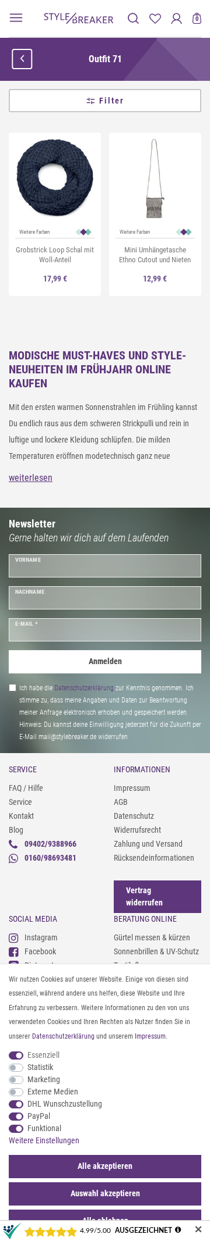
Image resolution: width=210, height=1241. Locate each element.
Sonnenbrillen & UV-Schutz (156, 951)
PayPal (38, 1116)
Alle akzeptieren (105, 1166)
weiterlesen (30, 477)
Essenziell (43, 1055)
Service (20, 802)
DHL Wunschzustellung (64, 1103)
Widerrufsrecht (137, 830)
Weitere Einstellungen (44, 1140)
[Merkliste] (154, 18)
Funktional (44, 1128)
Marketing (43, 1079)
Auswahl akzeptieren (105, 1193)
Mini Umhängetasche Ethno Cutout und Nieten (155, 254)
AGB (121, 802)
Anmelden (105, 661)
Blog (16, 830)
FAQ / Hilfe (26, 788)
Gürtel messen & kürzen (152, 937)
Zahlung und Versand (148, 843)
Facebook (40, 951)
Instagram (41, 937)
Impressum (132, 788)
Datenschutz (134, 816)
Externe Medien (52, 1091)
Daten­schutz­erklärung (63, 1036)
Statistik (40, 1067)
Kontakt (21, 816)
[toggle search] (133, 18)
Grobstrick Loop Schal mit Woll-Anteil (55, 254)
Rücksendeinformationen (154, 857)
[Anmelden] (176, 18)
